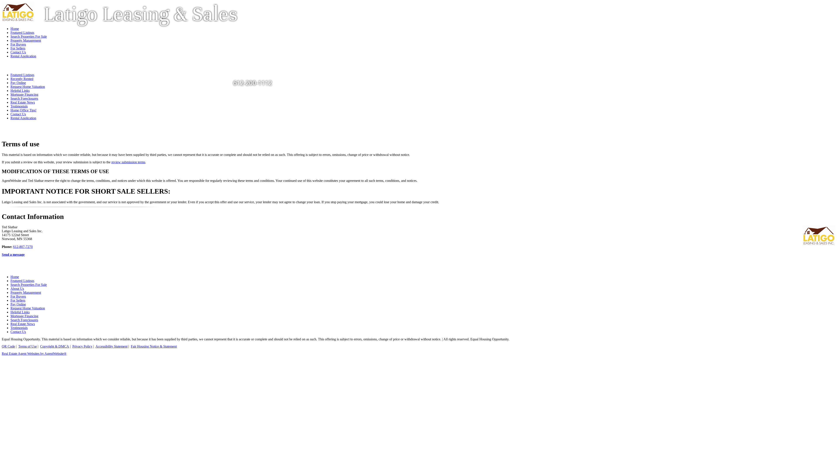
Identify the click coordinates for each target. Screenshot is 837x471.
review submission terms (128, 162)
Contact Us (18, 114)
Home (14, 277)
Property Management (25, 292)
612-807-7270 (23, 247)
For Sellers (17, 300)
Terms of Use (27, 346)
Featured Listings (22, 281)
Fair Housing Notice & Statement (154, 346)
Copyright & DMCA (54, 346)
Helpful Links (20, 90)
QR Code (8, 346)
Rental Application (23, 118)
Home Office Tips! (23, 110)
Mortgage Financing (24, 94)
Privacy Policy (82, 346)
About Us (17, 288)
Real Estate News (22, 102)
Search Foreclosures (24, 98)
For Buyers (18, 296)
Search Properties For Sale (28, 285)
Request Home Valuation (27, 87)
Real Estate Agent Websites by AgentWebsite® (34, 353)
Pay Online (18, 304)
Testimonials (19, 106)
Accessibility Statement (111, 346)
